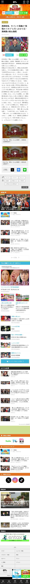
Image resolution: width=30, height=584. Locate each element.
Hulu (22, 55)
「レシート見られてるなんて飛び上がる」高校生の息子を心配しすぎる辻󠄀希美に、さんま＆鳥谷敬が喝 (20, 400)
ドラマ (2, 551)
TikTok (21, 480)
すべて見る (14, 257)
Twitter (8, 480)
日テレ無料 (21, 441)
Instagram (15, 480)
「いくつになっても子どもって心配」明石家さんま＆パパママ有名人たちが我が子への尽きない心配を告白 (20, 391)
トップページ (5, 572)
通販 (2, 566)
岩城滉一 (8, 180)
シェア (18, 169)
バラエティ (15, 177)
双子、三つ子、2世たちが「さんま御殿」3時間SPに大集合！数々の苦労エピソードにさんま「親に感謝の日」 (20, 382)
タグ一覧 (25, 187)
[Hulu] (22, 12)
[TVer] (8, 12)
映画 (17, 554)
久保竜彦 (8, 184)
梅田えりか (15, 180)
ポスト (12, 169)
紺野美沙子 (15, 184)
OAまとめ (5, 22)
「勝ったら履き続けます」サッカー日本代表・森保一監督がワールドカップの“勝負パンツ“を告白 (20, 409)
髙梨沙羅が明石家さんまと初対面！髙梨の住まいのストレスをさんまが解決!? (20, 373)
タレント (22, 177)
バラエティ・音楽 (5, 554)
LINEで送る (24, 169)
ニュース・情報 (19, 551)
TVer (8, 55)
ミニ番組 (3, 562)
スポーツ (3, 558)
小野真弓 (22, 180)
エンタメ (8, 177)
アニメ (17, 558)
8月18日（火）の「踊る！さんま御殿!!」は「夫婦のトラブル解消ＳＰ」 (20, 418)
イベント (18, 562)
